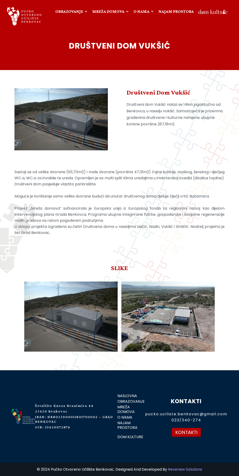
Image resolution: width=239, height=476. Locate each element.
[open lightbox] (119, 317)
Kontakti (186, 432)
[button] (72, 11)
